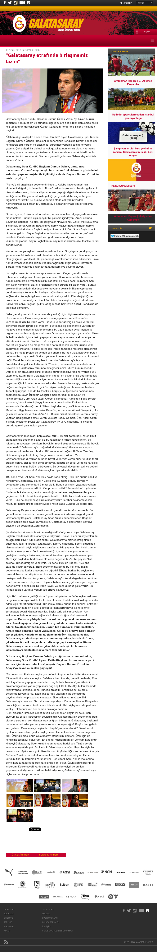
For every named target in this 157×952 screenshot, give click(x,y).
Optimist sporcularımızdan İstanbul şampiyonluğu (133, 116)
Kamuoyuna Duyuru (123, 185)
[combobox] (144, 3)
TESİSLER (8, 914)
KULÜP (7, 931)
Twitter (10, 3)
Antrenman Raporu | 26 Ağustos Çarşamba (133, 218)
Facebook (5, 3)
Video (22, 3)
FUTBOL (46, 914)
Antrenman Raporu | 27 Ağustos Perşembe (133, 82)
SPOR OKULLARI (50, 918)
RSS (6, 942)
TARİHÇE (8, 922)
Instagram (16, 3)
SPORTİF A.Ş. (48, 909)
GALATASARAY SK (50, 922)
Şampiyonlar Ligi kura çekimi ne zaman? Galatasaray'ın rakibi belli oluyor (133, 152)
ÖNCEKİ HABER (20, 854)
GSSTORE (8, 918)
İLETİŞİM (46, 927)
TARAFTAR (9, 927)
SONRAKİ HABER (48, 854)
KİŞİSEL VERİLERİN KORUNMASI (57, 931)
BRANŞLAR (9, 909)
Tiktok (28, 3)
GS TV (147, 32)
